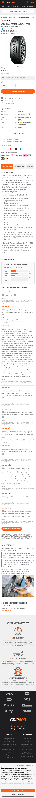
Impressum (27, 759)
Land (9, 752)
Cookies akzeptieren (18, 790)
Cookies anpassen (18, 795)
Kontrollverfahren (5, 537)
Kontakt (27, 741)
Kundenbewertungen (27, 744)
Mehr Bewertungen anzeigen (12, 529)
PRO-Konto (9, 747)
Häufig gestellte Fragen (9, 749)
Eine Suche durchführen (19, 11)
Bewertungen (19, 166)
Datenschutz (27, 747)
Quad (23, 6)
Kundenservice (27, 739)
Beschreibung (7, 166)
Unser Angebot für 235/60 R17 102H (12, 141)
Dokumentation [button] (6, 610)
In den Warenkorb (19, 91)
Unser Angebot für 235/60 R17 (11, 139)
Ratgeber (9, 755)
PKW (2, 6)
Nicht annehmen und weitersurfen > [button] (25, 765)
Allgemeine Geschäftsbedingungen (27, 752)
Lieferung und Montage (9, 744)
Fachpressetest (9, 739)
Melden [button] (3, 298)
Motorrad (16, 6)
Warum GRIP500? (9, 741)
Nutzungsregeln (27, 749)
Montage (30, 166)
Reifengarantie (9, 757)
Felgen (8, 6)
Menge (3, 85)
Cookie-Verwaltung (27, 756)
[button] (18, 78)
